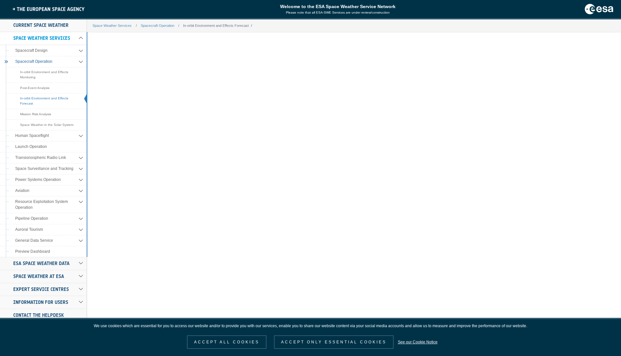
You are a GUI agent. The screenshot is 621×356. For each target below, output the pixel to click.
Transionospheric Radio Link (40, 157)
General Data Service (34, 240)
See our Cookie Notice (418, 342)
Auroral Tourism (29, 229)
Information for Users (40, 302)
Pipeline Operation (31, 218)
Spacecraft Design (31, 50)
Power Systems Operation (38, 179)
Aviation (22, 190)
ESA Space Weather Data (41, 263)
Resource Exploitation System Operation (41, 204)
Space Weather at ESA (38, 276)
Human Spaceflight (32, 135)
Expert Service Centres (41, 289)
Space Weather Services (41, 38)
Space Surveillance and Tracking (44, 168)
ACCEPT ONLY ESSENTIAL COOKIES (334, 342)
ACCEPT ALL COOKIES (226, 342)
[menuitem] (43, 25)
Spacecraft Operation (33, 61)
